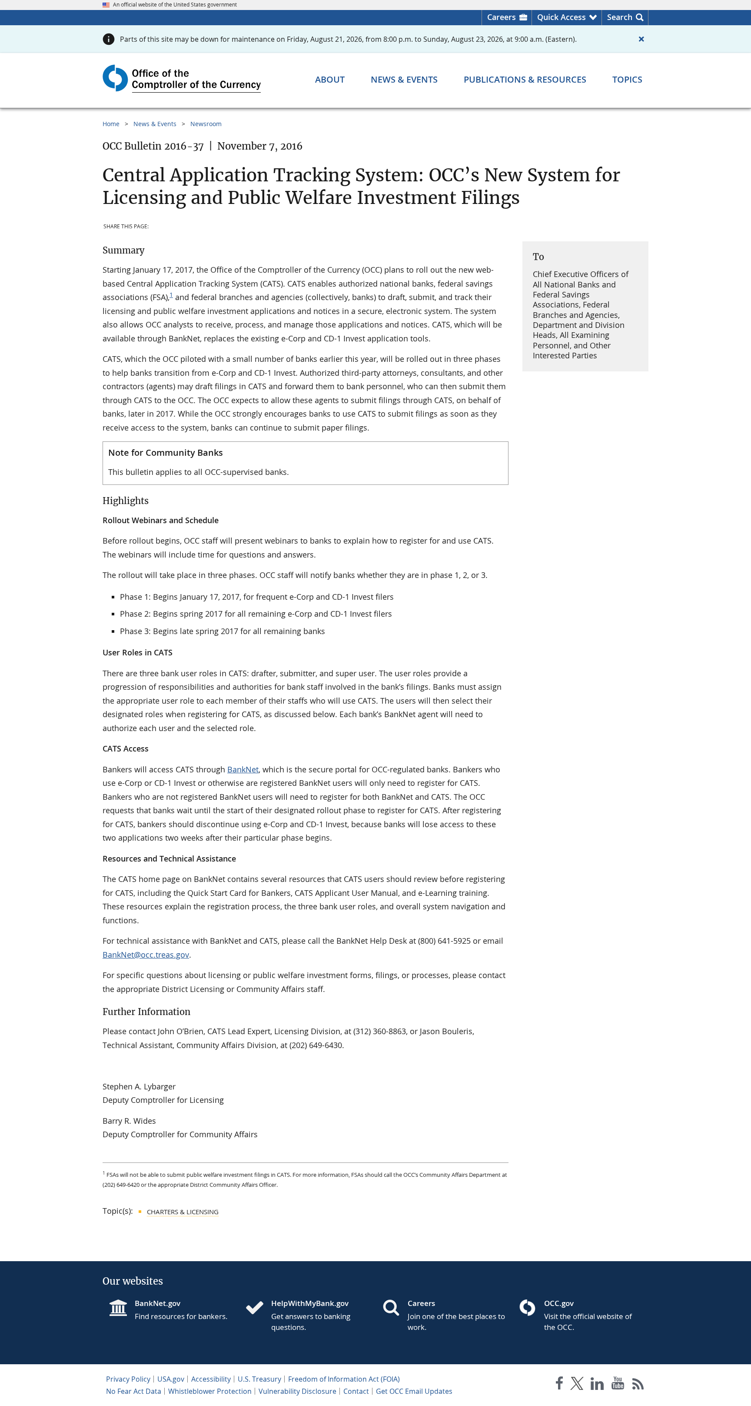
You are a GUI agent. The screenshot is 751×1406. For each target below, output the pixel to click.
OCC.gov (559, 1303)
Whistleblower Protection (210, 1391)
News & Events (154, 124)
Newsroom (206, 124)
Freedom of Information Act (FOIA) (344, 1379)
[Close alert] (641, 39)
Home (111, 124)
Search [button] (619, 17)
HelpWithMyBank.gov (310, 1303)
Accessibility (211, 1379)
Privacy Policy (128, 1379)
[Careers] (394, 1308)
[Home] (258, 1308)
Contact (356, 1391)
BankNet (243, 769)
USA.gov (170, 1379)
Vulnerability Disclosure (297, 1391)
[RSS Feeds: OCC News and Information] (638, 1384)
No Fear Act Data (133, 1391)
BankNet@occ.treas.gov (146, 954)
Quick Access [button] (561, 17)
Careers (501, 17)
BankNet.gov (157, 1303)
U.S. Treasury (259, 1379)
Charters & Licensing (183, 1211)
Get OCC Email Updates (414, 1391)
